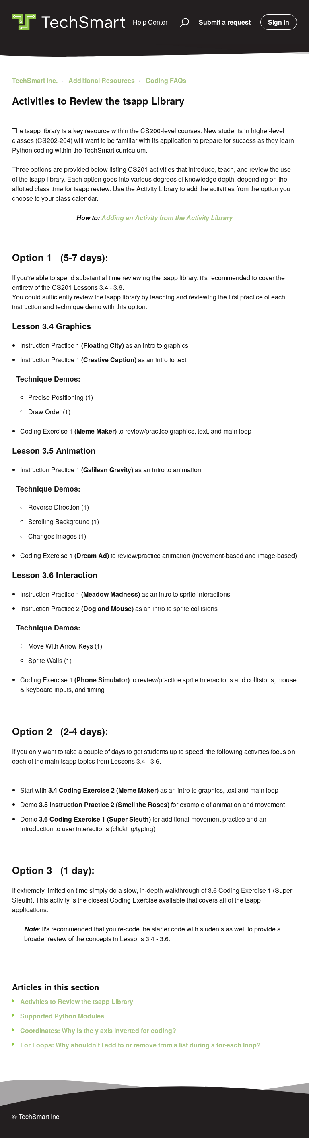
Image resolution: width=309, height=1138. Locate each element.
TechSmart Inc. (35, 80)
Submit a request (225, 22)
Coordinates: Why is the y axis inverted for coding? (98, 1030)
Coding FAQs (166, 80)
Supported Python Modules (62, 1015)
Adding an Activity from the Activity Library (167, 217)
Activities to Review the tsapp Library (76, 1001)
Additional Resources (101, 80)
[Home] (68, 22)
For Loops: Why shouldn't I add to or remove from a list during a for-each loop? (140, 1044)
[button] (181, 22)
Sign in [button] (278, 22)
